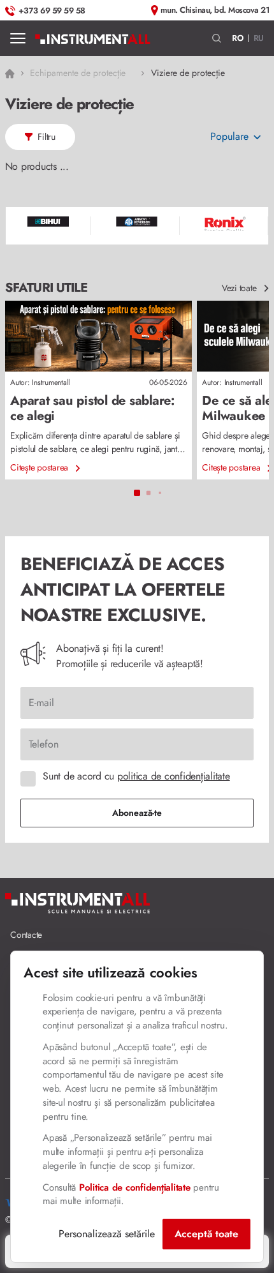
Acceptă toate (206, 1233)
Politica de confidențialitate (135, 1187)
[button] (217, 38)
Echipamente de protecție (78, 72)
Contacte (26, 934)
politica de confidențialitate (173, 776)
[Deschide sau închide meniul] (17, 38)
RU (259, 38)
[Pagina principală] (92, 38)
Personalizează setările (107, 1233)
